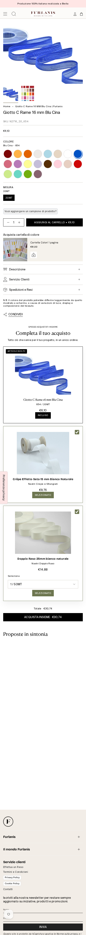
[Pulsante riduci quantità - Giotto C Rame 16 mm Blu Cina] (7, 222)
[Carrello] (81, 14)
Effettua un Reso (13, 867)
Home (6, 106)
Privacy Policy (12, 877)
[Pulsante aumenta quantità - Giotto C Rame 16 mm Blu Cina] (20, 222)
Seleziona (14, 576)
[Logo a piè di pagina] (8, 822)
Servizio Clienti (19, 279)
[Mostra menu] (5, 14)
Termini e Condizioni (15, 872)
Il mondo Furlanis (16, 849)
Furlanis (9, 837)
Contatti (8, 889)
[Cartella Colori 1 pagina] (15, 249)
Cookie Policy (12, 883)
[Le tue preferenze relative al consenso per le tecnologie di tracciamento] (4, 487)
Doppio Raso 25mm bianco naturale (42, 558)
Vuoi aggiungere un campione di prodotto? (30, 211)
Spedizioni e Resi (21, 290)
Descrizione (17, 269)
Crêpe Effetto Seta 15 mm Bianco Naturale (43, 479)
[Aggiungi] (33, 255)
